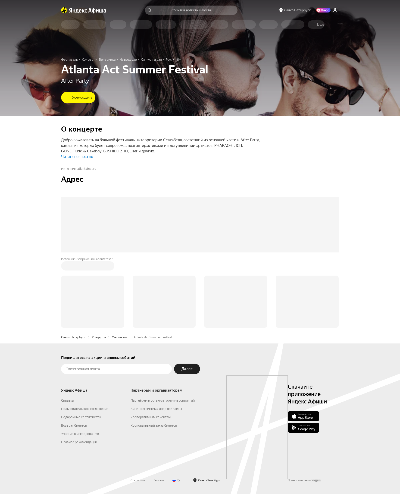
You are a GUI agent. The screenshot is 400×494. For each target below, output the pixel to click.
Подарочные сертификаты (81, 417)
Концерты (99, 337)
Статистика (138, 480)
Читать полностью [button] (77, 156)
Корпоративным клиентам (151, 417)
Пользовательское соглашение (84, 409)
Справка (67, 400)
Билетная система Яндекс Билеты (156, 409)
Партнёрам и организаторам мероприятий (163, 400)
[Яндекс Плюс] (323, 10)
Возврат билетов (74, 425)
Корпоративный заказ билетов (154, 425)
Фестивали (120, 337)
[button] (320, 24)
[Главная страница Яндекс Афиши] (64, 10)
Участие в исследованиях (80, 434)
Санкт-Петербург (73, 337)
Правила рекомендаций (79, 442)
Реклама (158, 480)
